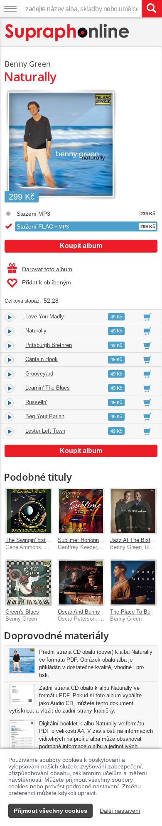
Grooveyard (39, 374)
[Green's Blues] (29, 583)
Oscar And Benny (79, 612)
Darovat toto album (47, 269)
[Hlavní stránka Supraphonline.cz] (67, 32)
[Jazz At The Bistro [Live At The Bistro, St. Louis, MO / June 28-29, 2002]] (133, 511)
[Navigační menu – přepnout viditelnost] (10, 8)
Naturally (36, 331)
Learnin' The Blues (47, 388)
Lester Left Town (45, 431)
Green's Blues (22, 612)
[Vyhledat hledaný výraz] (151, 8)
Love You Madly (44, 316)
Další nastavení (120, 810)
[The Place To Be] (133, 583)
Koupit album (81, 245)
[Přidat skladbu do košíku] (147, 317)
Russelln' (36, 402)
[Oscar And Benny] (81, 583)
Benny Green (28, 64)
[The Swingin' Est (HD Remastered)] (29, 511)
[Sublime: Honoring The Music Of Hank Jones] (81, 511)
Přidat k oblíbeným (46, 282)
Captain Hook (41, 359)
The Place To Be (130, 612)
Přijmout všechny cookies (50, 810)
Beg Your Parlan (44, 416)
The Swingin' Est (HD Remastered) (47, 540)
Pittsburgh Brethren (48, 345)
